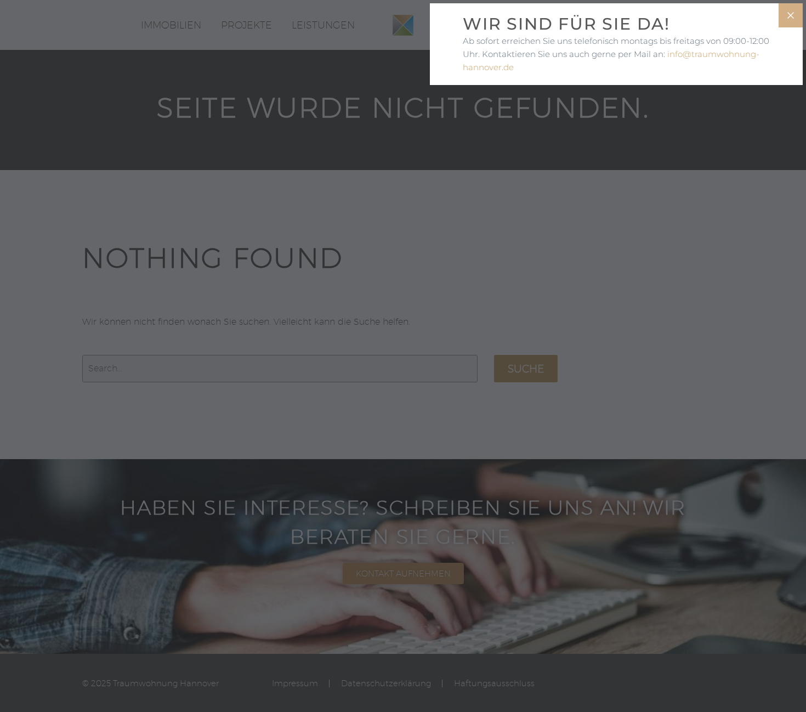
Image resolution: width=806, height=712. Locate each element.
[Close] (791, 15)
